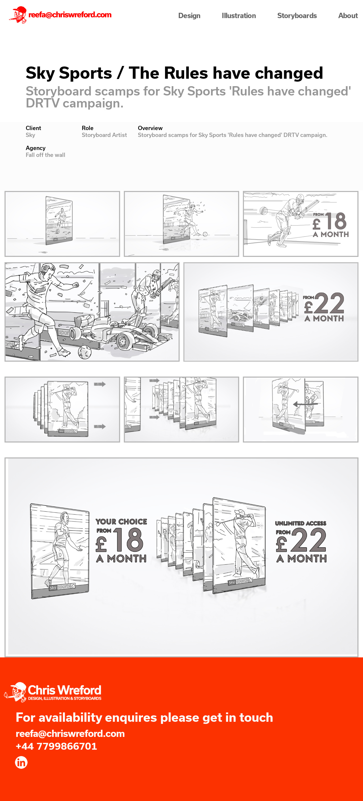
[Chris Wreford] (61, 15)
